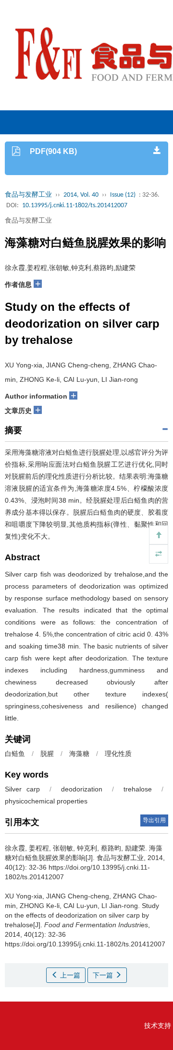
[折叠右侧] (158, 554)
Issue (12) (123, 195)
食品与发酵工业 (28, 195)
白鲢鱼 (15, 753)
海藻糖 (79, 753)
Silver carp (22, 789)
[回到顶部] (158, 534)
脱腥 (47, 753)
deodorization (81, 789)
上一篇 (69, 975)
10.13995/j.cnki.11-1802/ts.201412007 (74, 205)
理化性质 (118, 753)
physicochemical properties (46, 801)
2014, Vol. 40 (81, 195)
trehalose (138, 789)
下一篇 (104, 975)
